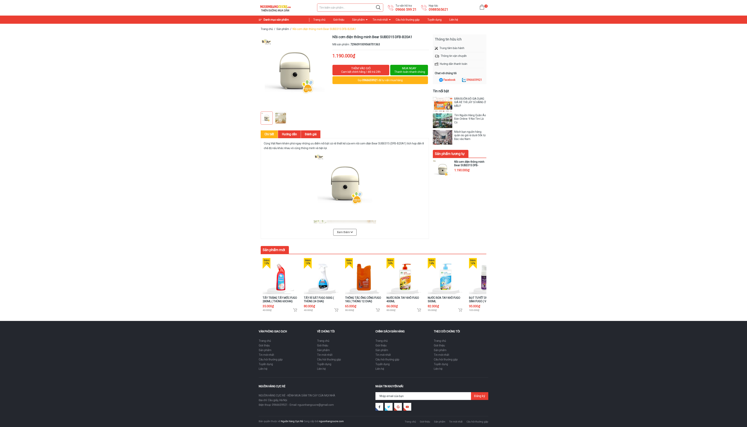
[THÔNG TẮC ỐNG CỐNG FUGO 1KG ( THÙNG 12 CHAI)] (363, 276)
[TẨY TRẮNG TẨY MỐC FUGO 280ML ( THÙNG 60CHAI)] (281, 276)
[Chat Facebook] (441, 80)
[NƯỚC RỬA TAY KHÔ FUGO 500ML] (446, 276)
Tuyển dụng (434, 19)
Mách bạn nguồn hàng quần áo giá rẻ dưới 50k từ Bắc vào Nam (470, 135)
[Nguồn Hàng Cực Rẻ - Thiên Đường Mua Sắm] (286, 8)
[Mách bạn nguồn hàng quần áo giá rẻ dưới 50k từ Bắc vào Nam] (442, 137)
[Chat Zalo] (464, 80)
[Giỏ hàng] (482, 8)
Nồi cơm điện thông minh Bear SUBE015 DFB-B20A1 (469, 165)
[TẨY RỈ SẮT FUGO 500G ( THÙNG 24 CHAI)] (322, 276)
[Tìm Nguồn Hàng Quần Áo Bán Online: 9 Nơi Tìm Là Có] (442, 120)
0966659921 (370, 80)
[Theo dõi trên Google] (398, 407)
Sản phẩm (358, 19)
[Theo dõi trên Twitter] (389, 407)
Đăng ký (479, 396)
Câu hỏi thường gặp (408, 19)
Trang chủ (319, 19)
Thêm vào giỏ (361, 70)
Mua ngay (409, 70)
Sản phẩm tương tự (450, 154)
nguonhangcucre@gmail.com (316, 404)
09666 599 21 (405, 9)
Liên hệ (453, 19)
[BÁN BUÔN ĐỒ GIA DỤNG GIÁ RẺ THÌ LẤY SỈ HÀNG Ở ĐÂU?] (442, 104)
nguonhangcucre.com (331, 421)
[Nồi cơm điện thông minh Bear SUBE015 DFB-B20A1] (442, 169)
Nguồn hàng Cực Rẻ (292, 421)
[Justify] (378, 7)
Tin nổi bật (441, 91)
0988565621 (438, 9)
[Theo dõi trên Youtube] (407, 407)
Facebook (449, 79)
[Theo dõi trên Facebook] (379, 407)
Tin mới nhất (380, 19)
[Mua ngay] (295, 310)
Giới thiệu (338, 19)
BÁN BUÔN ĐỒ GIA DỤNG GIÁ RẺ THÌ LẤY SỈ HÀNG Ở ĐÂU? (470, 102)
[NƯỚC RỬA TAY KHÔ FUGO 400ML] (405, 276)
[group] (295, 72)
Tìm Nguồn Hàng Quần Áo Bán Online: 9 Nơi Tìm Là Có (470, 119)
